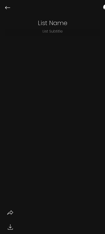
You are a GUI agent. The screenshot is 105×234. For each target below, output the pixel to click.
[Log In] (101, 7)
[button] (52, 23)
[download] (10, 227)
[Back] (11, 8)
